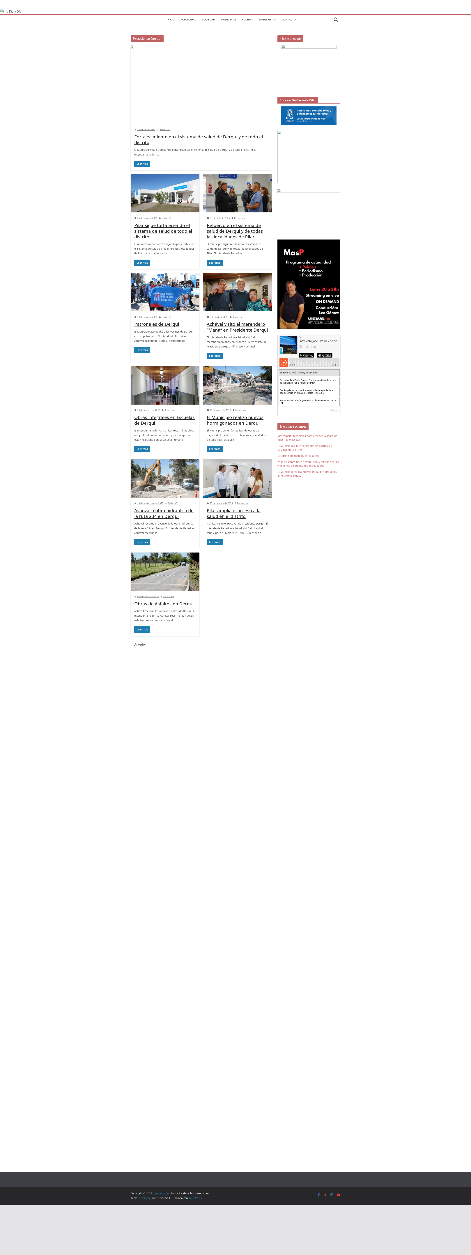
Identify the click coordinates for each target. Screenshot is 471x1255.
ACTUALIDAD (188, 19)
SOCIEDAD (208, 19)
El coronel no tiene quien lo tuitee (298, 455)
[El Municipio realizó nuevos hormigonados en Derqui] (237, 385)
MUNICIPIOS (228, 19)
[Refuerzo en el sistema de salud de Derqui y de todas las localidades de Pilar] (237, 193)
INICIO (171, 19)
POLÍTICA (247, 19)
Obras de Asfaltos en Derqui (164, 604)
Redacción (165, 129)
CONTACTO (289, 19)
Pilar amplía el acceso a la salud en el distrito (234, 513)
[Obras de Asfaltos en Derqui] (165, 572)
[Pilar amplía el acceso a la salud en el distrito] (237, 478)
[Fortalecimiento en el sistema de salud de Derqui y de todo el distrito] (201, 84)
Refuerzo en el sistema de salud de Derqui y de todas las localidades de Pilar (235, 231)
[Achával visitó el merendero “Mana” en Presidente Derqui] (237, 292)
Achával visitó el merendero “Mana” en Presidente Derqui (237, 327)
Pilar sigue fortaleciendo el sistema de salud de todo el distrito (163, 231)
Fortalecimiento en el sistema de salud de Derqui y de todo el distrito (198, 139)
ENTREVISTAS (267, 19)
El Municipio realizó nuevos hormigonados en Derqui (235, 420)
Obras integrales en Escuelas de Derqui (164, 420)
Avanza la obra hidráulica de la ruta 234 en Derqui (164, 513)
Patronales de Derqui (156, 324)
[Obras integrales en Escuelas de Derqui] (165, 385)
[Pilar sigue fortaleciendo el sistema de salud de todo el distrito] (165, 193)
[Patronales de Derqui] (165, 292)
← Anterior (138, 644)
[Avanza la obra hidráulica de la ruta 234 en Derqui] (165, 478)
